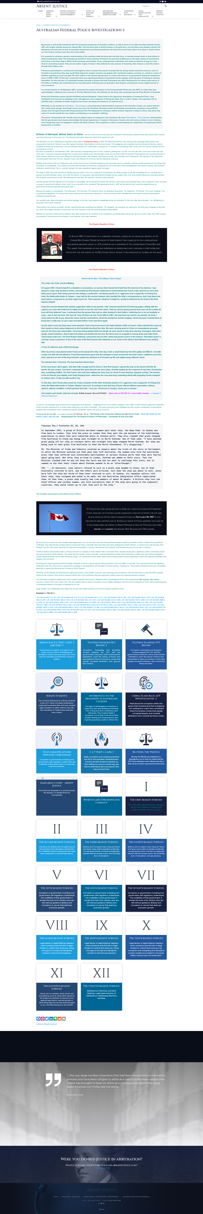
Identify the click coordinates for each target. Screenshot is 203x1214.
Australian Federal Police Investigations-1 (57, 25)
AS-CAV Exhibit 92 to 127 (91, 597)
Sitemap (101, 1209)
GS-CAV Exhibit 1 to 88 (89, 607)
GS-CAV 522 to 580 (45, 612)
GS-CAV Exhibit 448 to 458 (104, 610)
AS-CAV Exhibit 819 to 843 (84, 605)
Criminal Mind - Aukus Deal (71, 1196)
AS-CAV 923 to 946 (104, 605)
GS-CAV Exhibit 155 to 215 (136, 607)
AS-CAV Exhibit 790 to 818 (60, 605)
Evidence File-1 (102, 579)
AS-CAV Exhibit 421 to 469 (109, 600)
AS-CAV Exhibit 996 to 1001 (66, 607)
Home (38, 25)
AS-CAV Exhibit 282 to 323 (58, 600)
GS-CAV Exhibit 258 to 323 (54, 610)
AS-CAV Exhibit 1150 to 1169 (125, 605)
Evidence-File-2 (118, 579)
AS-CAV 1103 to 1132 (147, 605)
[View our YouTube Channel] (101, 1203)
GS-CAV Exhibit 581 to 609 (66, 612)
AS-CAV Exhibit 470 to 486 (133, 600)
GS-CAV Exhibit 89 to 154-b (112, 607)
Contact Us (101, 1168)
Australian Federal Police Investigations (136, 1196)
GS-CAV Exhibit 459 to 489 (128, 610)
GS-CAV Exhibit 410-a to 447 (78, 610)
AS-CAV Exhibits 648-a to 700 (135, 602)
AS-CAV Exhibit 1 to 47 (46, 597)
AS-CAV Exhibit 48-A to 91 (68, 597)
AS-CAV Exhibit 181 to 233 (139, 597)
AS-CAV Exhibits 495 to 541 (57, 602)
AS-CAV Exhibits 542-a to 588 (83, 602)
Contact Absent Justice (46, 1024)
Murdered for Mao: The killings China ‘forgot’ (101, 279)
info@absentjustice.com (49, 1)
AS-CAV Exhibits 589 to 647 (109, 602)
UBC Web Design (115, 1200)
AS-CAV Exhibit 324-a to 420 (83, 600)
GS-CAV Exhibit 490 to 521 (153, 610)
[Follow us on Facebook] (99, 1203)
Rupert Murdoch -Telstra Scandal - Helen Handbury (101, 1196)
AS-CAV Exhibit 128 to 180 (115, 597)
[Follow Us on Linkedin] (104, 1203)
